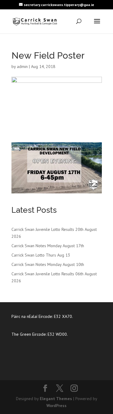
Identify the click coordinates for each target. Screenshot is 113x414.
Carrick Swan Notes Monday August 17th (47, 245)
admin (22, 66)
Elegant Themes (56, 398)
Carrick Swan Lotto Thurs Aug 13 (40, 255)
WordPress (56, 405)
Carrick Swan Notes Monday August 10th (47, 264)
